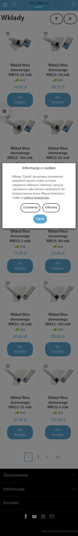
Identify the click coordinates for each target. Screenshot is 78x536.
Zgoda (40, 219)
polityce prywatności (36, 197)
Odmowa (51, 207)
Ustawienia (30, 207)
